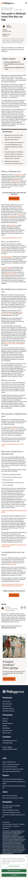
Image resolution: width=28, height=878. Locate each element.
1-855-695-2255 (7, 743)
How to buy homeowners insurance (12, 779)
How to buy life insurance (9, 767)
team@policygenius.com (9, 741)
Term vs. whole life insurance (10, 764)
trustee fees (14, 429)
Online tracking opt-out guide (9, 824)
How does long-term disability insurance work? (11, 807)
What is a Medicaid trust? (12, 62)
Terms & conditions (7, 826)
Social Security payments (12, 313)
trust (24, 110)
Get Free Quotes (8, 679)
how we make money (17, 42)
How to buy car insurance (9, 796)
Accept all (14, 875)
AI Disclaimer (5, 828)
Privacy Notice (6, 822)
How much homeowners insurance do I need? (13, 783)
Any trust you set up (7, 256)
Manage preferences (14, 866)
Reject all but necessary (14, 871)
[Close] (26, 856)
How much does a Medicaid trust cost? (15, 68)
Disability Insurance (8, 709)
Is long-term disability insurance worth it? (13, 816)
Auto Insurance (6, 706)
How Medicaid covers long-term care (14, 65)
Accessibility (21, 824)
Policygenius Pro (7, 731)
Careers (4, 726)
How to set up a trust (6, 9)
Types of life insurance (9, 762)
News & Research (7, 723)
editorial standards (6, 42)
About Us (5, 719)
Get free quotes (14, 198)
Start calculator (14, 595)
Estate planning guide (7, 8)
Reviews (4, 721)
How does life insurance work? (11, 772)
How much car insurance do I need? (12, 798)
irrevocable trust (19, 175)
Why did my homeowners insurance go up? (13, 787)
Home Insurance (7, 704)
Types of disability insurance (10, 810)
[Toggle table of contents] (25, 59)
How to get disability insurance (11, 812)
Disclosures (16, 826)
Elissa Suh (9, 27)
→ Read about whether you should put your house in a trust (13, 546)
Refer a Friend (6, 733)
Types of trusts (19, 9)
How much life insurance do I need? (12, 769)
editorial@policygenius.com (8, 628)
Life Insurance (6, 702)
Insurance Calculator (8, 711)
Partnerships (6, 728)
